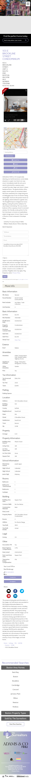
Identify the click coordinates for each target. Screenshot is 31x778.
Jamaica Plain (15, 694)
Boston (7, 645)
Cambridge (15, 685)
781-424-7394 (19, 769)
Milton (15, 698)
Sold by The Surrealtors (15, 718)
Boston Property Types (15, 713)
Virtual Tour (16, 160)
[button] (25, 40)
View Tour (18, 340)
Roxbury (15, 707)
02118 (12, 645)
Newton (15, 702)
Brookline (15, 681)
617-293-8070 (9, 572)
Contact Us (13, 577)
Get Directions (9, 156)
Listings (11, 643)
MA (16, 643)
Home (5, 643)
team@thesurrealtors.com (15, 765)
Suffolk (20, 643)
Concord (15, 689)
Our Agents (13, 581)
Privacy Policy (16, 273)
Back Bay (15, 672)
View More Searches (15, 724)
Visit (16, 168)
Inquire (16, 164)
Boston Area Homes (15, 667)
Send (5, 276)
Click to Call (16, 172)
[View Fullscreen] (6, 136)
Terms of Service (25, 279)
